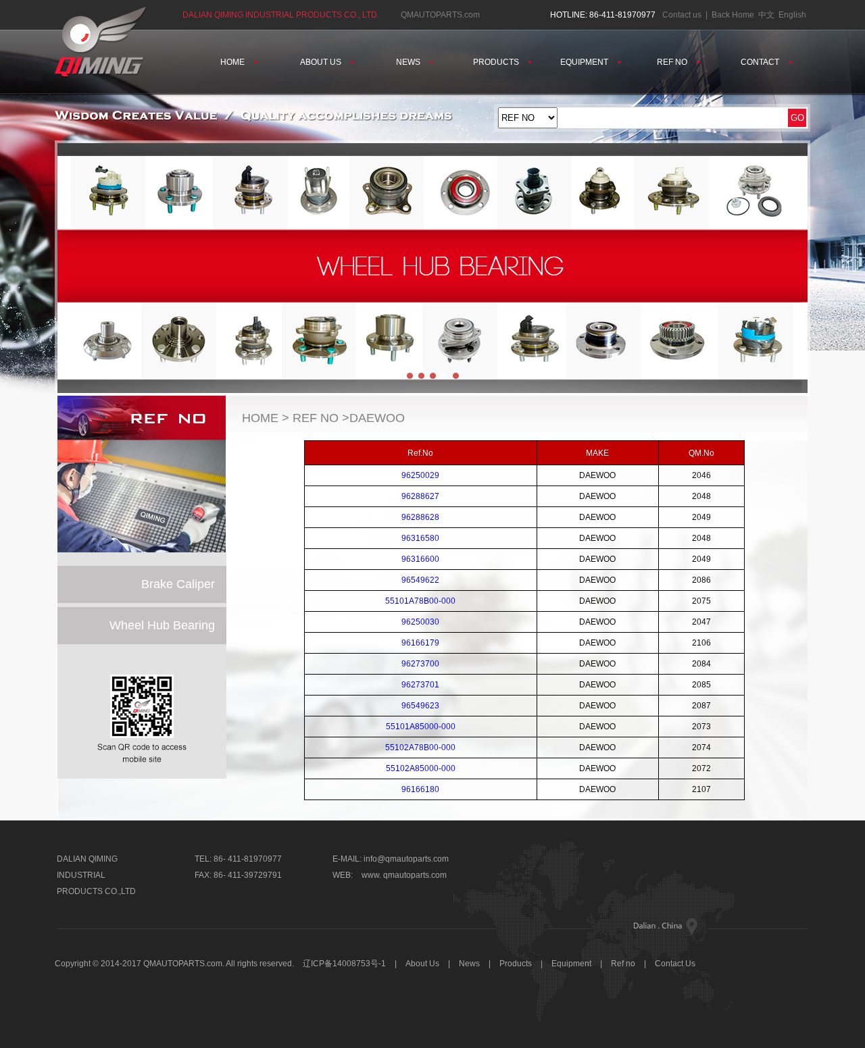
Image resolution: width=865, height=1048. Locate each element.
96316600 (420, 559)
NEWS (409, 62)
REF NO (673, 62)
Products (515, 963)
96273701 (420, 684)
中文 (766, 15)
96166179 (420, 643)
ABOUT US (321, 62)
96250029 (420, 475)
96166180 (420, 789)
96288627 (420, 496)
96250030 (420, 622)
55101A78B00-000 (420, 601)
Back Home (733, 15)
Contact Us (675, 963)
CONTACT (761, 62)
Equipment (571, 963)
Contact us (681, 15)
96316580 (420, 538)
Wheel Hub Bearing (162, 625)
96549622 (420, 580)
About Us (423, 963)
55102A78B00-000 (420, 747)
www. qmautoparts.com (404, 875)
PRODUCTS (497, 62)
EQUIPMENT (585, 62)
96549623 (420, 705)
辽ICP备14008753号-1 (344, 963)
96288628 (420, 517)
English (792, 15)
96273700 (420, 664)
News (469, 963)
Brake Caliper (178, 584)
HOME (233, 62)
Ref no (623, 963)
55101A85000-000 (420, 726)
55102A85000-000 (420, 768)
